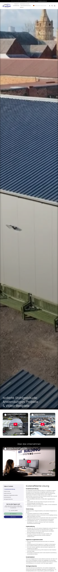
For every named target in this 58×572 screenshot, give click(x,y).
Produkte (16, 3)
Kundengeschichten (24, 3)
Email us (14, 516)
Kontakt (22, 7)
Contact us (14, 513)
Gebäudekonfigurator (26, 5)
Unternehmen (16, 5)
